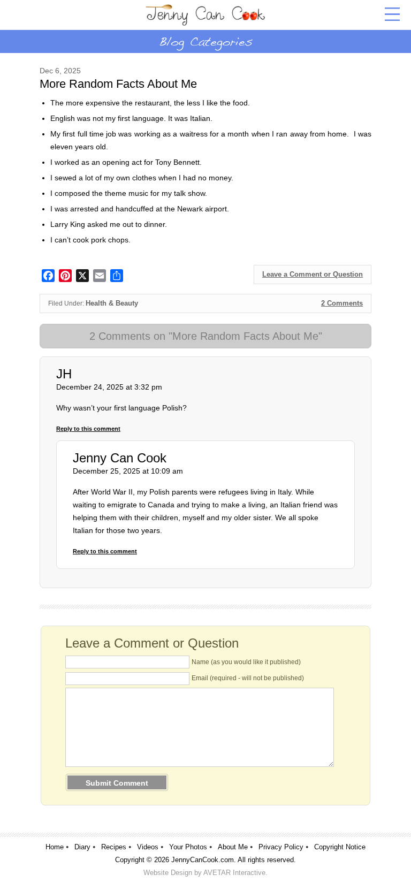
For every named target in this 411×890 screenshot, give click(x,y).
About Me (233, 847)
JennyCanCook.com (202, 860)
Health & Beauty (112, 303)
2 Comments (342, 303)
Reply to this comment (88, 428)
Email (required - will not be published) (248, 678)
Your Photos (188, 847)
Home (54, 847)
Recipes (113, 847)
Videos (147, 847)
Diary (82, 847)
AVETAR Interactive (234, 873)
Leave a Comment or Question (312, 274)
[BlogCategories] (205, 41)
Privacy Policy (280, 847)
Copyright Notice (340, 847)
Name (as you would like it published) (246, 662)
